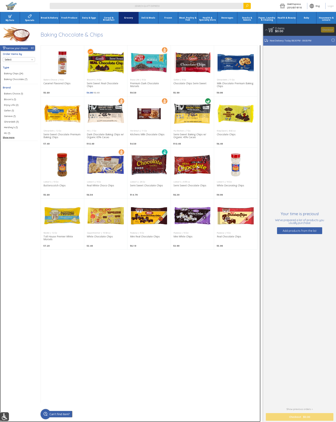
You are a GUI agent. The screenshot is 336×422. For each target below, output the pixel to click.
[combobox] (150, 6)
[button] (292, 6)
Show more (9, 137)
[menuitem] (10, 18)
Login (331, 6)
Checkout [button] (327, 29)
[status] (280, 28)
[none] (62, 70)
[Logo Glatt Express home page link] (11, 6)
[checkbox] (19, 73)
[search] (247, 6)
